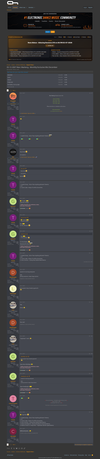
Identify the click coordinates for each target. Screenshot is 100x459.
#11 (91, 269)
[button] (26, 7)
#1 (91, 93)
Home (9, 7)
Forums (15, 7)
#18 (91, 395)
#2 (91, 116)
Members (31, 7)
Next (14, 90)
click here (60, 111)
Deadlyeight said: (24, 376)
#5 (91, 165)
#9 (91, 231)
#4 (91, 149)
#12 (91, 285)
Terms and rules (73, 455)
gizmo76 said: (24, 217)
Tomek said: (23, 234)
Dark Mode (10, 455)
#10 (91, 253)
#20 (91, 428)
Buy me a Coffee (31, 113)
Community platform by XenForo (50, 457)
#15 (91, 336)
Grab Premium (24, 113)
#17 (91, 373)
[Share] (90, 93)
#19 (91, 412)
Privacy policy (81, 455)
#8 (91, 214)
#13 (91, 302)
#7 (91, 198)
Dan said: (23, 168)
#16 (91, 353)
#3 (91, 132)
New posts (9, 10)
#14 (91, 319)
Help (86, 455)
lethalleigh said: (24, 356)
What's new (22, 7)
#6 (91, 182)
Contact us (66, 455)
